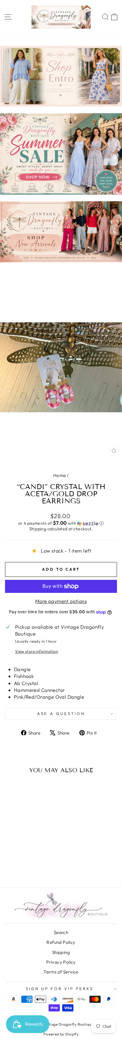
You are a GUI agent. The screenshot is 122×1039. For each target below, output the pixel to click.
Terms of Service (61, 972)
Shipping (37, 529)
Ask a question (61, 713)
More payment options (61, 601)
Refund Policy (60, 942)
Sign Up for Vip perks (59, 988)
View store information (36, 651)
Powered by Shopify (61, 1034)
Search (61, 932)
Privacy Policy (61, 962)
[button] (61, 523)
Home (59, 475)
